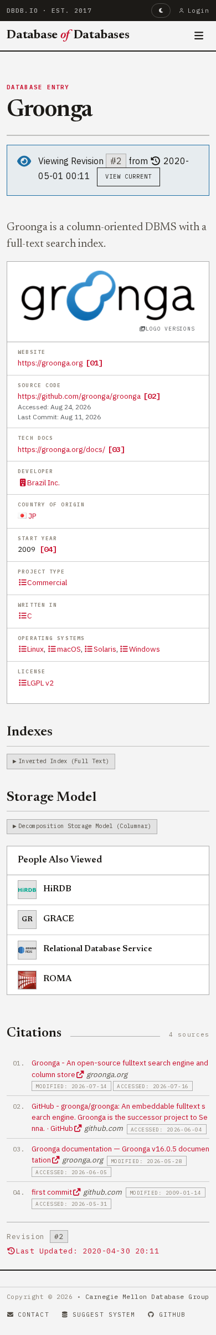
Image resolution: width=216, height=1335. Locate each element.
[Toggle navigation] (199, 36)
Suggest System (104, 1314)
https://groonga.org (50, 363)
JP (32, 516)
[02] (152, 396)
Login (198, 10)
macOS (68, 649)
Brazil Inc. (43, 483)
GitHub (172, 1314)
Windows (144, 649)
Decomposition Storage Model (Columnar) (84, 826)
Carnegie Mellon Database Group (147, 1296)
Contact (33, 1314)
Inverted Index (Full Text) (63, 761)
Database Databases (68, 35)
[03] (116, 449)
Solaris (105, 649)
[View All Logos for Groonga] (108, 294)
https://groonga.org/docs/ (61, 449)
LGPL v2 (40, 683)
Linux (35, 649)
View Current (128, 176)
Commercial (47, 582)
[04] (48, 549)
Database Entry (38, 87)
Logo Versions (170, 328)
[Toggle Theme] (161, 10)
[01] (94, 363)
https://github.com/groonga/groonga (79, 396)
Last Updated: (87, 1251)
